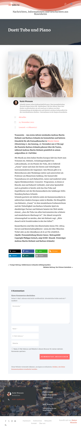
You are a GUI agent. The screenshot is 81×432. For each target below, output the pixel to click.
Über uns (42, 423)
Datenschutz (37, 421)
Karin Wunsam (26, 101)
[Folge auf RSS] (5, 425)
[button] (15, 251)
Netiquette (48, 421)
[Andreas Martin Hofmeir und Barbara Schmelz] (40, 97)
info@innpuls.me (49, 408)
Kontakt (34, 423)
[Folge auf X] (8, 421)
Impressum (47, 410)
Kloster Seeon (53, 141)
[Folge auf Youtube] (15, 421)
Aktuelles (22, 117)
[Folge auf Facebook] (5, 421)
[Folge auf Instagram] (12, 421)
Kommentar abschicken (54, 356)
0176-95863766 (18, 399)
